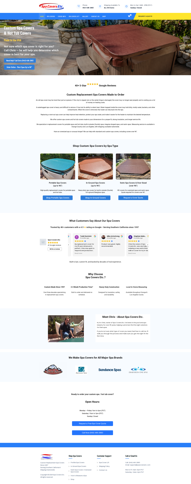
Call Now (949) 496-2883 (92, 433)
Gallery (85, 16)
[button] (147, 244)
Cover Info (62, 16)
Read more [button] (74, 253)
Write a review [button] (55, 249)
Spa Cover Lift (74, 16)
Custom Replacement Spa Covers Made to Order (95, 94)
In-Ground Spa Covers (78, 466)
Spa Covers (51, 16)
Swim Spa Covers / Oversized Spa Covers (81, 471)
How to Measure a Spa (79, 475)
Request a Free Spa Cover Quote (92, 424)
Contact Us (95, 16)
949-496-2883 (88, 8)
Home (42, 16)
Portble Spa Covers (77, 462)
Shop (104, 16)
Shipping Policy (104, 466)
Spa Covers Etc (58, 475)
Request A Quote (145, 16)
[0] (129, 16)
